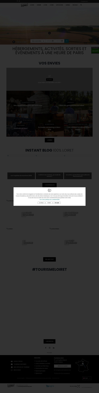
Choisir (49, 202)
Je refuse (41, 202)
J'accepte (57, 202)
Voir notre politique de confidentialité (49, 199)
